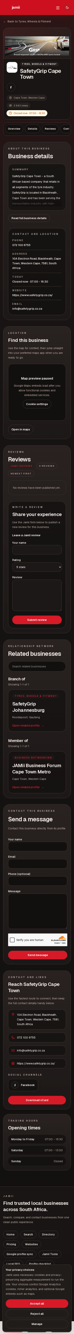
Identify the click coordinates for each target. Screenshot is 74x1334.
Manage (37, 1324)
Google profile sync (20, 1254)
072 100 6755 (21, 245)
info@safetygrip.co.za (27, 308)
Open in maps (20, 429)
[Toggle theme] (67, 7)
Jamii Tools (50, 1254)
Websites (31, 1244)
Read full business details (29, 218)
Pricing (11, 1244)
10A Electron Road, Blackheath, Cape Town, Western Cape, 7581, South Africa (36, 263)
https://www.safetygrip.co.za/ (32, 295)
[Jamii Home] (15, 7)
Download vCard (37, 1100)
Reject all (37, 1314)
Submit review (37, 620)
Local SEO (13, 1264)
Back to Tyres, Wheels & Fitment (27, 21)
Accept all (37, 1303)
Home (11, 1234)
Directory (48, 1234)
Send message (38, 955)
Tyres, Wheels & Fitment (39, 64)
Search (28, 1234)
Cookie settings (37, 404)
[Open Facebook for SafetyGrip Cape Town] (11, 87)
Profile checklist (40, 1264)
